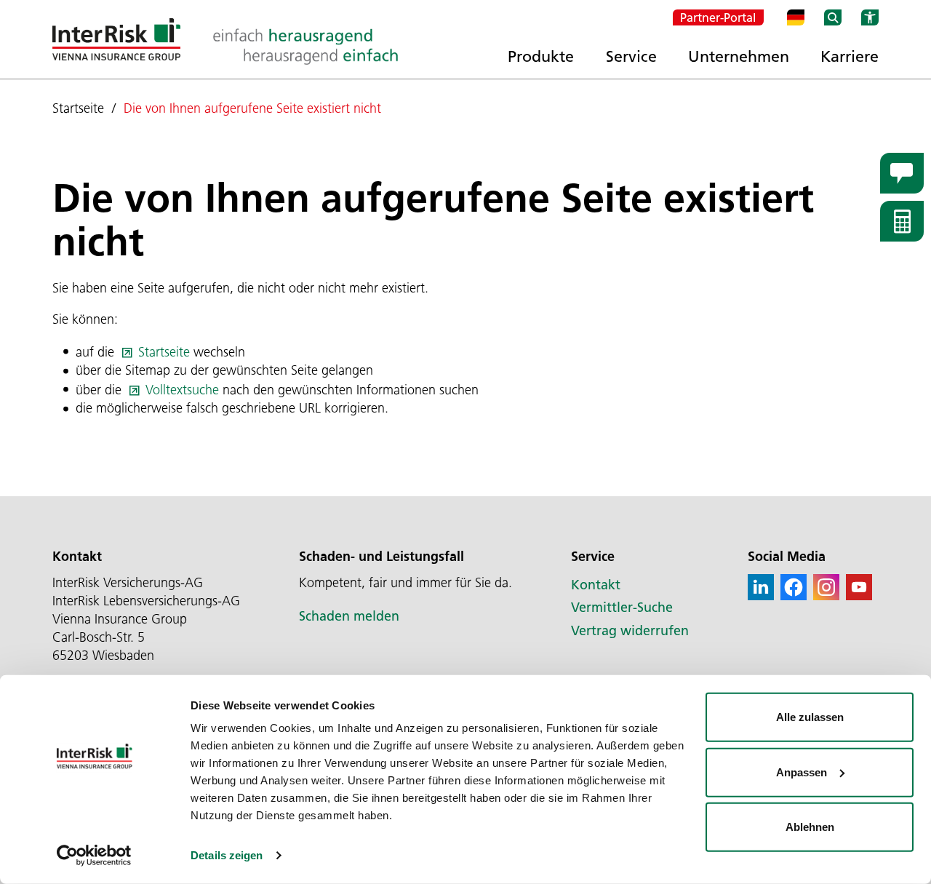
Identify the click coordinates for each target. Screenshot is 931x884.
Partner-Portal (718, 17)
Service (631, 56)
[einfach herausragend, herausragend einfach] (305, 46)
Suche (833, 17)
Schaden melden (349, 616)
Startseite (164, 352)
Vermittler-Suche (622, 608)
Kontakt (595, 585)
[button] (761, 587)
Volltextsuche (182, 390)
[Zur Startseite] (116, 39)
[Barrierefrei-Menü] (870, 17)
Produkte (541, 56)
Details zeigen (227, 855)
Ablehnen (810, 827)
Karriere (849, 56)
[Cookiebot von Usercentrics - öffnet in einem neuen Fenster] (94, 856)
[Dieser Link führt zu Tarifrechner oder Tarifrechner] (902, 221)
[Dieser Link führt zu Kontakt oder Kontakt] (902, 173)
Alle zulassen (810, 717)
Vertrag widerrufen (630, 631)
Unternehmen (738, 56)
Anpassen (801, 771)
